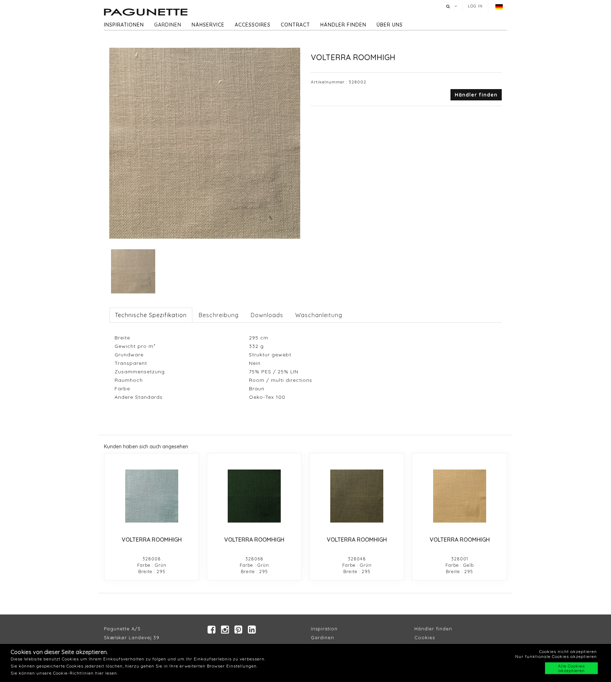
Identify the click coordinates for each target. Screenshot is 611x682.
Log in (475, 6)
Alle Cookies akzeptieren (571, 668)
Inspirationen (124, 25)
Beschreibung (219, 315)
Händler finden (343, 25)
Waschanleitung (318, 315)
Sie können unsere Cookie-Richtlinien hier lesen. (64, 673)
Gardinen (167, 25)
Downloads (267, 315)
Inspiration (324, 628)
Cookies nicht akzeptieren (568, 651)
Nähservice (208, 25)
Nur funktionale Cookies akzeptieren (556, 656)
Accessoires (252, 25)
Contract (295, 25)
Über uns (390, 25)
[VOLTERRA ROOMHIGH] (151, 496)
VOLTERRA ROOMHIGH (152, 539)
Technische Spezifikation (151, 315)
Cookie (423, 637)
